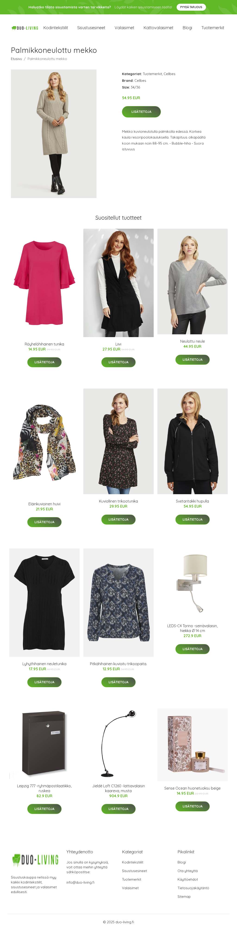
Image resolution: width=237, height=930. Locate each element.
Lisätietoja (141, 112)
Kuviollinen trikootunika (118, 501)
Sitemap (184, 896)
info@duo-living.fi (80, 882)
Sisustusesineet (91, 27)
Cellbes (169, 74)
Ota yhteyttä (188, 871)
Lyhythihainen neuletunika (44, 663)
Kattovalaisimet (158, 27)
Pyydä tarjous (191, 7)
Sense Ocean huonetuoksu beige (192, 788)
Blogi (187, 27)
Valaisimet (124, 27)
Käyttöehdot (188, 879)
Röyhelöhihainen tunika (44, 344)
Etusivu (16, 59)
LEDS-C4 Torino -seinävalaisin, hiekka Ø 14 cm (192, 628)
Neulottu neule (192, 341)
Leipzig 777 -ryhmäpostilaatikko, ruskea (44, 788)
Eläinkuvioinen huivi (44, 504)
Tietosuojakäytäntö (193, 888)
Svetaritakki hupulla (192, 501)
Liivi (118, 344)
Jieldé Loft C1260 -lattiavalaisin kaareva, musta (118, 788)
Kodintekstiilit (55, 27)
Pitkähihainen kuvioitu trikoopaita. (118, 663)
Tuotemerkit (212, 27)
